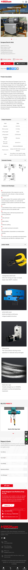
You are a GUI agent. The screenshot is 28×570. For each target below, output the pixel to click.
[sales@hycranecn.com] (26, 436)
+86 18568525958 (8, 511)
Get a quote (22, 63)
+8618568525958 (8, 547)
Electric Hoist (21, 10)
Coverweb (14, 564)
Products (14, 10)
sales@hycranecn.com (9, 552)
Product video (19, 59)
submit (8, 485)
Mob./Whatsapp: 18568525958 (11, 514)
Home (9, 10)
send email (8, 63)
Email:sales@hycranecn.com (11, 516)
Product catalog (7, 59)
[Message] (26, 432)
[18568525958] (26, 439)
